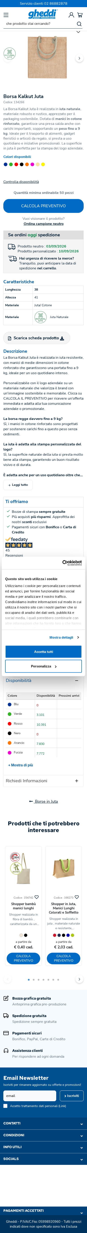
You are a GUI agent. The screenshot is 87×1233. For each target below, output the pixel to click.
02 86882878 (55, 3)
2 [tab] (33, 979)
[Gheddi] (42, 14)
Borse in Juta (46, 801)
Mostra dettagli (61, 637)
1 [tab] (29, 979)
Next (79, 58)
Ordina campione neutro (44, 223)
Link (62, 1106)
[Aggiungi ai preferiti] (36, 896)
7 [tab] (58, 979)
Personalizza (41, 666)
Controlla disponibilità (21, 181)
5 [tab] (48, 979)
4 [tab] (43, 979)
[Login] (71, 15)
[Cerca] (79, 24)
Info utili (12, 1147)
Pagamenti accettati (23, 1210)
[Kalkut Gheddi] (43, 54)
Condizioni (13, 1135)
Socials (11, 1159)
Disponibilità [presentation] (18, 680)
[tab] (43, 680)
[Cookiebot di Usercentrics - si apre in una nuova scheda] (62, 563)
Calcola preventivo (43, 206)
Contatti (12, 1123)
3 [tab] (38, 979)
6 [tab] (53, 979)
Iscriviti (72, 1095)
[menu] (6, 15)
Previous (8, 58)
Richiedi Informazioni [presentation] (26, 781)
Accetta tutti (43, 651)
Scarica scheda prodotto (36, 338)
